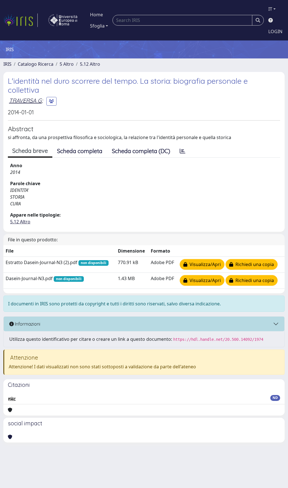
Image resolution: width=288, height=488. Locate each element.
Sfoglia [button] (97, 26)
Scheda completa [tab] (79, 151)
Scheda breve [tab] (30, 150)
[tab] (182, 151)
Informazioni (27, 324)
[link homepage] (20, 20)
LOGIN (275, 31)
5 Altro (67, 64)
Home (96, 15)
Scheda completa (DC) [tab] (141, 151)
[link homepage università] (62, 20)
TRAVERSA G (25, 100)
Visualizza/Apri (204, 264)
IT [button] (270, 9)
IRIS (7, 64)
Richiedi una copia (253, 264)
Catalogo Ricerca (35, 64)
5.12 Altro (90, 64)
